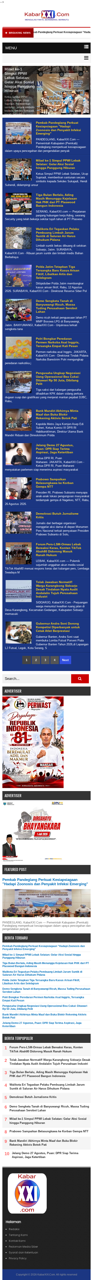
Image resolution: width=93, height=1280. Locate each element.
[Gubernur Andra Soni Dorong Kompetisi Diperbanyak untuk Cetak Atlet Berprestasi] (18, 643)
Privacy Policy (18, 1258)
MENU (11, 48)
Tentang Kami (18, 1235)
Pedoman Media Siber (23, 1246)
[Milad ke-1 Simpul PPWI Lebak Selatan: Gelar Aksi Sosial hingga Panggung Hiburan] (18, 180)
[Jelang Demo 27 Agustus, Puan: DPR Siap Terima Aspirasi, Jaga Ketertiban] (18, 465)
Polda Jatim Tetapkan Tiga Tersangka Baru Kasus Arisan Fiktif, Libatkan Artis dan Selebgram (57, 272)
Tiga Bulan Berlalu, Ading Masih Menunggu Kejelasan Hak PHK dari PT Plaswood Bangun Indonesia (56, 200)
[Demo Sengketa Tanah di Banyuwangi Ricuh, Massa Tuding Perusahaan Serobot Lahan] (18, 321)
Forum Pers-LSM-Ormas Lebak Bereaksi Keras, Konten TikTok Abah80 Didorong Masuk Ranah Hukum (58, 549)
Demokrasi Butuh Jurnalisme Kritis (33, 1097)
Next (65, 660)
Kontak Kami (17, 1241)
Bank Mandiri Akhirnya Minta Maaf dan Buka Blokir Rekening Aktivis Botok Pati (57, 414)
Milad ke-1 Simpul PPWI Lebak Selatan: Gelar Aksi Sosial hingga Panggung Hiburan (20, 80)
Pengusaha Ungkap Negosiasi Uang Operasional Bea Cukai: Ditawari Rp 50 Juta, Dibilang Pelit (58, 378)
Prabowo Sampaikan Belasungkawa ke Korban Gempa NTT (55, 482)
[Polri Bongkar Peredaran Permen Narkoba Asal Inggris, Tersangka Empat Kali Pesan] (18, 358)
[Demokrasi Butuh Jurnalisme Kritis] (18, 533)
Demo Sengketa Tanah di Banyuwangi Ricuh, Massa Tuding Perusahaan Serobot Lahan (56, 306)
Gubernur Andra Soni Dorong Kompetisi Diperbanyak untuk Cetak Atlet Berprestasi (58, 627)
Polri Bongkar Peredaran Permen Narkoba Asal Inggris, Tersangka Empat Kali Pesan (57, 342)
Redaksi (14, 1229)
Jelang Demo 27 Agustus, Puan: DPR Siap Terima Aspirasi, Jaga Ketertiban (55, 448)
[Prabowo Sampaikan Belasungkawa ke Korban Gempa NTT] (18, 499)
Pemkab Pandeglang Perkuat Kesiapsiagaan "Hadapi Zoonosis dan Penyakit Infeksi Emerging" (58, 128)
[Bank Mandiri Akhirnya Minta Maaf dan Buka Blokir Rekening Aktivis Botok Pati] (18, 431)
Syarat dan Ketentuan (23, 1252)
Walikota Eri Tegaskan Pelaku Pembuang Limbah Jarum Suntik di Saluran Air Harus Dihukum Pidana (57, 234)
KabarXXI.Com (46, 1274)
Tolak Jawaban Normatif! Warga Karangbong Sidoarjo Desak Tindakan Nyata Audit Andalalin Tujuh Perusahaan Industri (57, 589)
